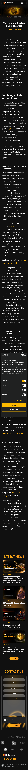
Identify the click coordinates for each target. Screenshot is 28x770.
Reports (20, 29)
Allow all (14, 405)
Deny (14, 414)
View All (14, 658)
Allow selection (14, 409)
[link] (10, 129)
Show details (20, 400)
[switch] (24, 385)
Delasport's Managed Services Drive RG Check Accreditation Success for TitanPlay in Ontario (13, 580)
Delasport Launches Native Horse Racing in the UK (13, 626)
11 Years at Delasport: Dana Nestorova (14, 604)
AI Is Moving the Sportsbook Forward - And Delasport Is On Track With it (13, 650)
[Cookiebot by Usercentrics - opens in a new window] (20, 355)
